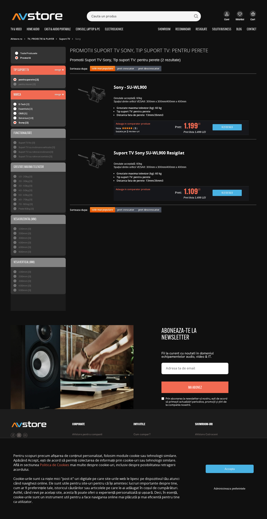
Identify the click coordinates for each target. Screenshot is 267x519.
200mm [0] (25, 233)
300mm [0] (25, 237)
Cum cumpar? (142, 434)
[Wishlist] (240, 18)
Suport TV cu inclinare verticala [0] (37, 147)
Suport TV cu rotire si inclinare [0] (36, 151)
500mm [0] (25, 290)
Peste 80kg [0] (26, 208)
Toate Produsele (28, 53)
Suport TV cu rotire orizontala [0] (35, 156)
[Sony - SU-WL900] (91, 110)
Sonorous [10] (26, 118)
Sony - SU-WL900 (130, 87)
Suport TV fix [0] (27, 142)
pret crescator (125, 68)
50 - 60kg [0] (25, 194)
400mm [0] (25, 242)
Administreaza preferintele (229, 488)
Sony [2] (24, 122)
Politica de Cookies (54, 465)
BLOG (239, 29)
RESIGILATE (201, 29)
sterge (58, 69)
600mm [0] (25, 247)
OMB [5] (23, 113)
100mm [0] (25, 228)
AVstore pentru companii (87, 434)
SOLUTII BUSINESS (221, 29)
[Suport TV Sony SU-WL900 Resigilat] (91, 176)
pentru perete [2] (29, 79)
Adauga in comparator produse (133, 123)
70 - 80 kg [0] (26, 204)
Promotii (25, 57)
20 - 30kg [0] (25, 181)
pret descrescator (148, 68)
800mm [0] (25, 251)
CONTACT (251, 29)
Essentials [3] (26, 108)
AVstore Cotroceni (206, 434)
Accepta (230, 469)
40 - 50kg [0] (25, 190)
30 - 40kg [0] (25, 185)
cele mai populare (102, 68)
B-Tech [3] (24, 104)
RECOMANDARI (183, 29)
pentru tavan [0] (27, 84)
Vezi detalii (227, 127)
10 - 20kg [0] (25, 176)
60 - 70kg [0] (25, 199)
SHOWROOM (164, 29)
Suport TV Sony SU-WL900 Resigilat (149, 153)
